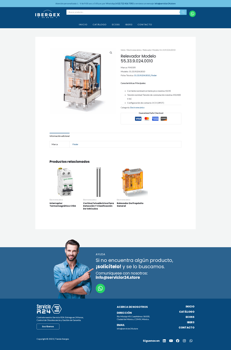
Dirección (124, 313)
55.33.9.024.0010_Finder (145, 75)
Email (121, 325)
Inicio (123, 50)
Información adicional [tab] (60, 136)
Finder (75, 144)
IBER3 (128, 24)
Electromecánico (134, 50)
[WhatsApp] (192, 14)
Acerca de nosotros (132, 307)
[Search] (183, 12)
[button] (111, 52)
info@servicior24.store (127, 328)
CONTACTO (145, 24)
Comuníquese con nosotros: (122, 275)
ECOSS (116, 24)
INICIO (83, 24)
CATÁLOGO (100, 24)
